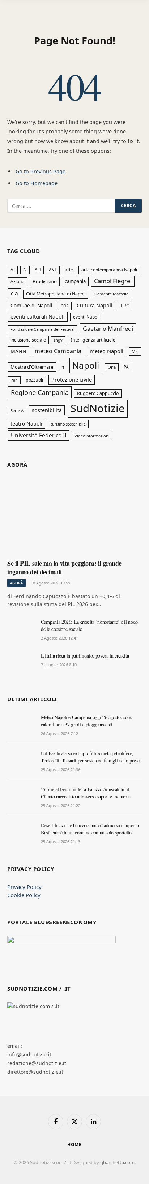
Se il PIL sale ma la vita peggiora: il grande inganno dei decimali (64, 567)
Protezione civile (71, 379)
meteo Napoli (106, 351)
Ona (112, 367)
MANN (18, 351)
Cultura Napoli (94, 305)
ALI (38, 269)
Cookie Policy (24, 895)
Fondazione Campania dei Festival (42, 329)
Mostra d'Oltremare (31, 367)
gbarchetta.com (117, 1162)
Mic (135, 351)
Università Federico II (39, 435)
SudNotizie (98, 408)
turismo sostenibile (68, 424)
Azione (17, 281)
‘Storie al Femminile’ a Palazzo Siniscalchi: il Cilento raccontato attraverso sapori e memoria (86, 793)
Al (25, 269)
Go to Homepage (37, 183)
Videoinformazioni (92, 436)
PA (126, 367)
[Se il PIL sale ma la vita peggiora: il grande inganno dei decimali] (74, 516)
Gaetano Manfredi (108, 329)
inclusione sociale (28, 340)
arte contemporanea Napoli (109, 270)
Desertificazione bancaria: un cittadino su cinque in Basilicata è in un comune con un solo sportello (90, 829)
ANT (53, 269)
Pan (14, 380)
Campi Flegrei (113, 281)
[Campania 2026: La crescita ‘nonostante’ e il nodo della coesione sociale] (20, 630)
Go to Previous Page (40, 171)
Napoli (85, 365)
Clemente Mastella (111, 294)
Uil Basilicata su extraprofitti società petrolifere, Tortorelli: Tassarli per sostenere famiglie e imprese (90, 757)
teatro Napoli (26, 423)
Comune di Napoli (31, 305)
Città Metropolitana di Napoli (55, 294)
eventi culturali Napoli (37, 316)
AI (12, 270)
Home (74, 1144)
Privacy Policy (24, 886)
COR (65, 305)
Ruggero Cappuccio (98, 393)
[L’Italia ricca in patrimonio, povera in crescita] (20, 663)
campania (75, 281)
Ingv (58, 340)
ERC (125, 306)
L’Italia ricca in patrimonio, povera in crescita (85, 655)
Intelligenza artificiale (93, 340)
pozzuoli (34, 380)
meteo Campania (58, 351)
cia (14, 293)
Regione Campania (40, 392)
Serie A (17, 410)
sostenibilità (47, 410)
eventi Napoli (86, 317)
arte (69, 269)
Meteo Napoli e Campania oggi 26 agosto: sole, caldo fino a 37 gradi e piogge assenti (86, 721)
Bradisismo (45, 281)
